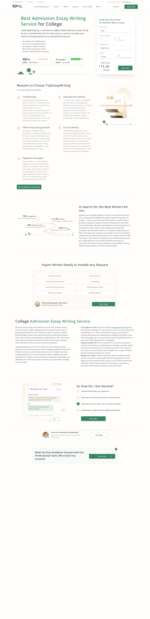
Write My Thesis (95, 276)
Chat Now (99, 435)
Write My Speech (95, 293)
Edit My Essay (95, 281)
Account (116, 7)
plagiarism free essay (120, 327)
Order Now (131, 7)
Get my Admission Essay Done (29, 187)
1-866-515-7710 (18, 2)
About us (76, 7)
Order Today (103, 304)
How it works (87, 7)
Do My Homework (55, 276)
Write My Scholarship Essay (55, 287)
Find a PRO (102, 456)
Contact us (41, 2)
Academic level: (103, 44)
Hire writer (93, 419)
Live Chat (30, 2)
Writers (66, 7)
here (133, 2)
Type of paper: (103, 27)
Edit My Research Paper (95, 287)
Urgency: (101, 53)
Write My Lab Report (55, 293)
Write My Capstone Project (55, 281)
